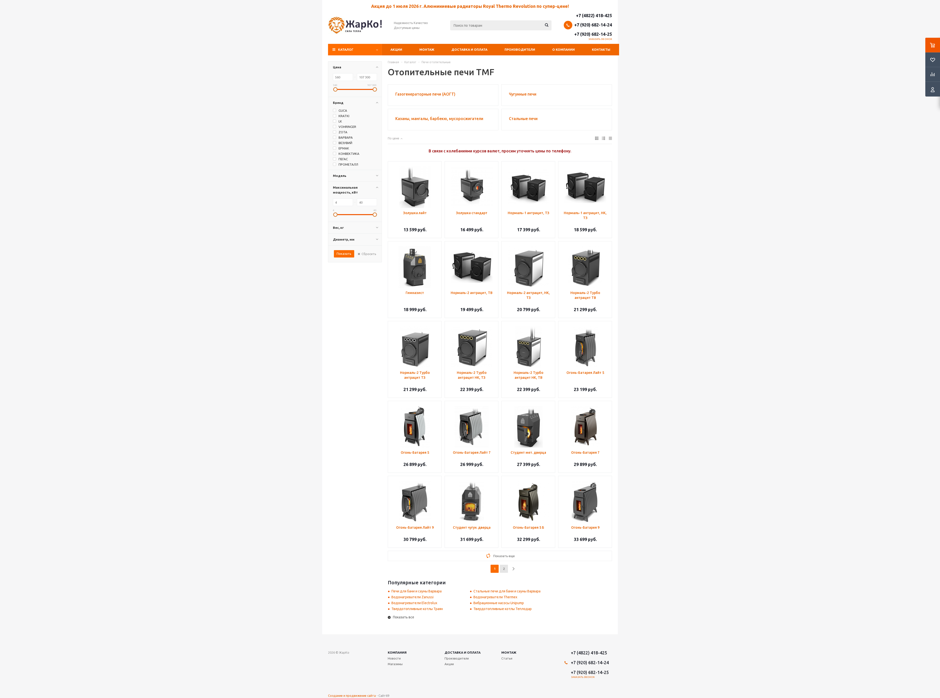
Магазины (395, 664)
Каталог (345, 49)
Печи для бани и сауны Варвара (416, 591)
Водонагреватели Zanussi (412, 597)
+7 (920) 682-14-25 (593, 34)
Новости (394, 658)
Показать (344, 253)
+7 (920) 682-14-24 (593, 25)
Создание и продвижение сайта (352, 695)
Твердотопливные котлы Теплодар (502, 609)
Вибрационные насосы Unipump (498, 603)
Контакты (601, 49)
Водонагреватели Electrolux (414, 603)
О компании (563, 49)
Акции (396, 49)
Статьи (506, 658)
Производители (520, 49)
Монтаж (426, 49)
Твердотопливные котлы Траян (417, 609)
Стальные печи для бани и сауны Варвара (506, 591)
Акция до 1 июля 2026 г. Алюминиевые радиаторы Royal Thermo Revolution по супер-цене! (470, 6)
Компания (397, 652)
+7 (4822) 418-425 (594, 15)
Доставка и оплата (469, 49)
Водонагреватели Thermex (495, 597)
